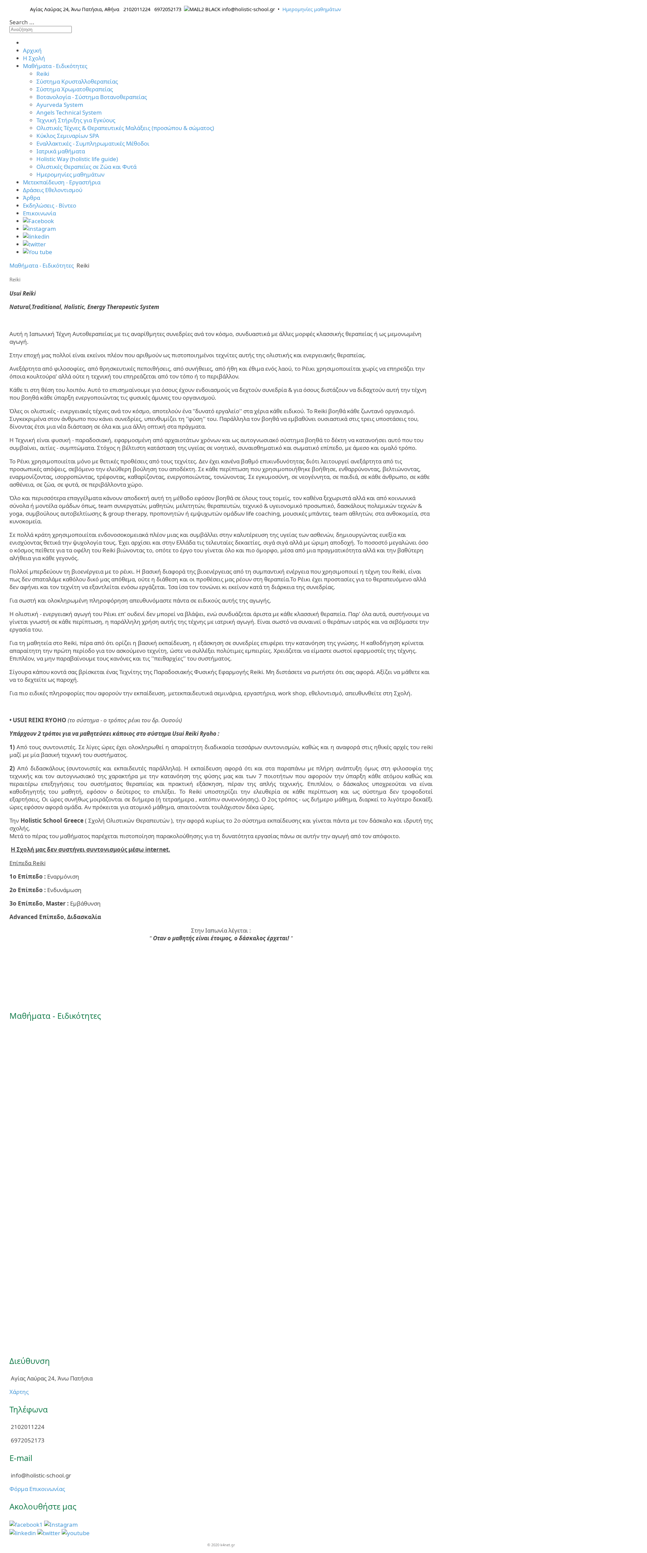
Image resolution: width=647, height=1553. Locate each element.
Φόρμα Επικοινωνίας (37, 1489)
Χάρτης (19, 1392)
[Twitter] (48, 1532)
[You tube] (76, 1532)
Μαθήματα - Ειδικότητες (41, 265)
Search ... (21, 22)
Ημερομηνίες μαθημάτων (311, 9)
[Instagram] (61, 1524)
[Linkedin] (22, 1532)
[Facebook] (26, 1524)
